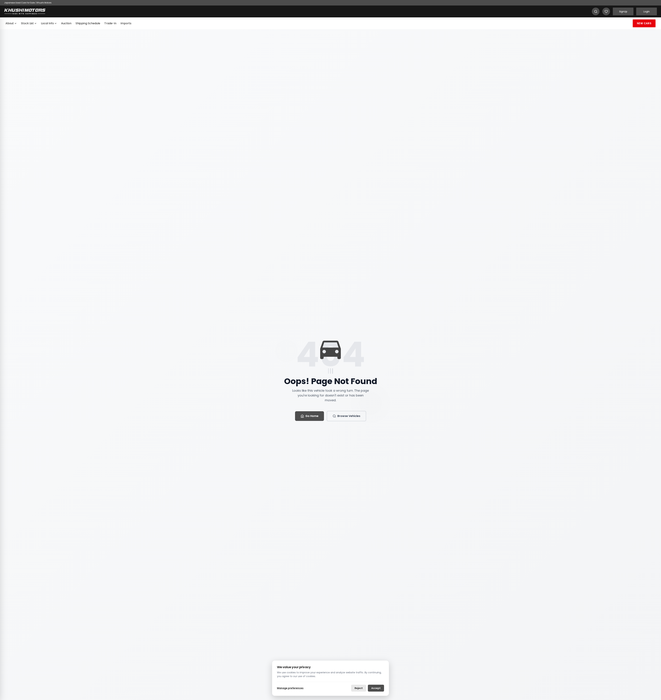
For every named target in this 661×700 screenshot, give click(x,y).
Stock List (27, 23)
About (10, 23)
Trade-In (110, 23)
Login (646, 11)
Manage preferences (290, 688)
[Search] (596, 11)
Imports (125, 23)
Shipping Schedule (88, 23)
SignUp (623, 11)
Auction (66, 23)
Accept (376, 688)
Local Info (47, 23)
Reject (359, 688)
